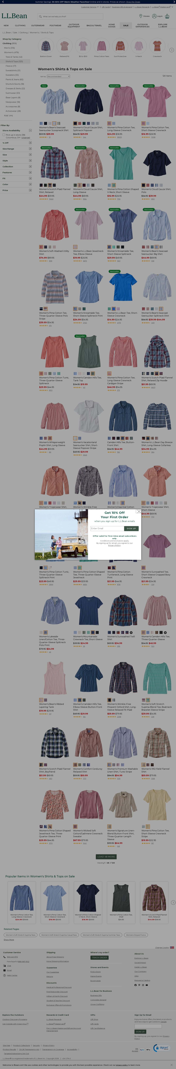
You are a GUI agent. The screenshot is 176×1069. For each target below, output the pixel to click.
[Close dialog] (138, 511)
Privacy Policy (114, 545)
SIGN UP (131, 528)
